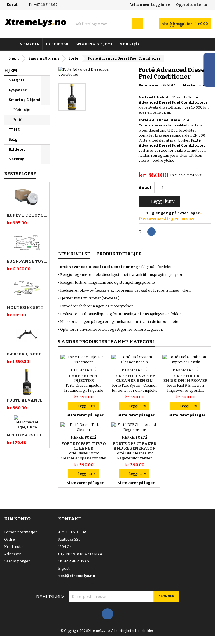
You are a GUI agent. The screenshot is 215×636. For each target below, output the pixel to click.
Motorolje (21, 109)
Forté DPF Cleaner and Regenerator (134, 446)
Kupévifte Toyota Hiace (27, 215)
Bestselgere (20, 174)
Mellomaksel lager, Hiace (27, 435)
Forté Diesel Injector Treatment (83, 381)
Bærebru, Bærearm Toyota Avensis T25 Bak (27, 354)
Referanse (148, 85)
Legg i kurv (158, 201)
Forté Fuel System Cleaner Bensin (134, 378)
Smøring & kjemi (94, 44)
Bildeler (17, 149)
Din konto (17, 519)
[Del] (151, 231)
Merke (189, 85)
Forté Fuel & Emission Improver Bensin (185, 381)
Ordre (9, 539)
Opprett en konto (191, 5)
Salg (13, 139)
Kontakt (13, 5)
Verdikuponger (17, 561)
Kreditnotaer (15, 547)
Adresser (12, 554)
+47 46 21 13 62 (45, 5)
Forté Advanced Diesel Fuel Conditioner (27, 400)
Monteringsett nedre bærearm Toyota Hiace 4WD (27, 308)
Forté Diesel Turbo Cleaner (83, 446)
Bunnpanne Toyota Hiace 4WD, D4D (27, 261)
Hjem (10, 70)
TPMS (14, 130)
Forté (17, 120)
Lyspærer (57, 44)
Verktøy (130, 44)
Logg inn (159, 5)
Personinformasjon (21, 532)
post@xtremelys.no (76, 576)
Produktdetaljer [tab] (119, 254)
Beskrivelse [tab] (74, 254)
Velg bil (29, 44)
